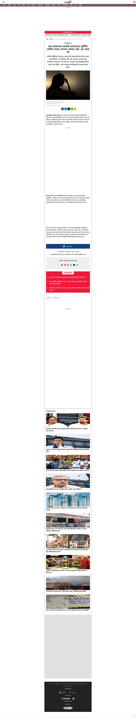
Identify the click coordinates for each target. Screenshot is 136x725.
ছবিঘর (53, 5)
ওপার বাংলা (40, 5)
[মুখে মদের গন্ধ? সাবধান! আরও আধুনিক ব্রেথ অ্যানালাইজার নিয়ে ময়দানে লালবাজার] (68, 462)
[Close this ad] (133, 716)
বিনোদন (33, 5)
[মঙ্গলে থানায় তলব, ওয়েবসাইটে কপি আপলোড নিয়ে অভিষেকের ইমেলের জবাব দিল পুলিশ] (68, 441)
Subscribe (64, 684)
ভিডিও (59, 5)
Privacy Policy (68, 686)
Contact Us (57, 684)
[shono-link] (134, 2)
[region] (68, 19)
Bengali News (56, 297)
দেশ (19, 5)
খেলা (28, 5)
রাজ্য (15, 5)
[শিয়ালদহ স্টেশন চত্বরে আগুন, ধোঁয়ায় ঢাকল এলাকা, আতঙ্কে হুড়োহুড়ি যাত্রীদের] (68, 583)
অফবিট (80, 5)
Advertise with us (72, 684)
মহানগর (9, 5)
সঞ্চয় (71, 5)
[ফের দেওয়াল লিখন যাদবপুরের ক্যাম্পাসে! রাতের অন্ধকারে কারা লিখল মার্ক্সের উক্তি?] (68, 602)
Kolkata (49, 297)
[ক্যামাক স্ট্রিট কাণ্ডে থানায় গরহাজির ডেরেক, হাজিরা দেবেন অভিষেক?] (68, 481)
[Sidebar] (3, 2)
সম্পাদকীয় (65, 5)
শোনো (4, 5)
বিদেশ (23, 5)
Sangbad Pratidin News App (68, 252)
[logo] (68, 2)
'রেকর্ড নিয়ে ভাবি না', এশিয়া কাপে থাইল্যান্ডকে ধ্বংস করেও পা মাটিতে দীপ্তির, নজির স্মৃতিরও (75, 35)
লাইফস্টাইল (47, 5)
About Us (51, 684)
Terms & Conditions (82, 684)
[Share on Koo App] (75, 110)
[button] (62, 108)
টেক (75, 5)
